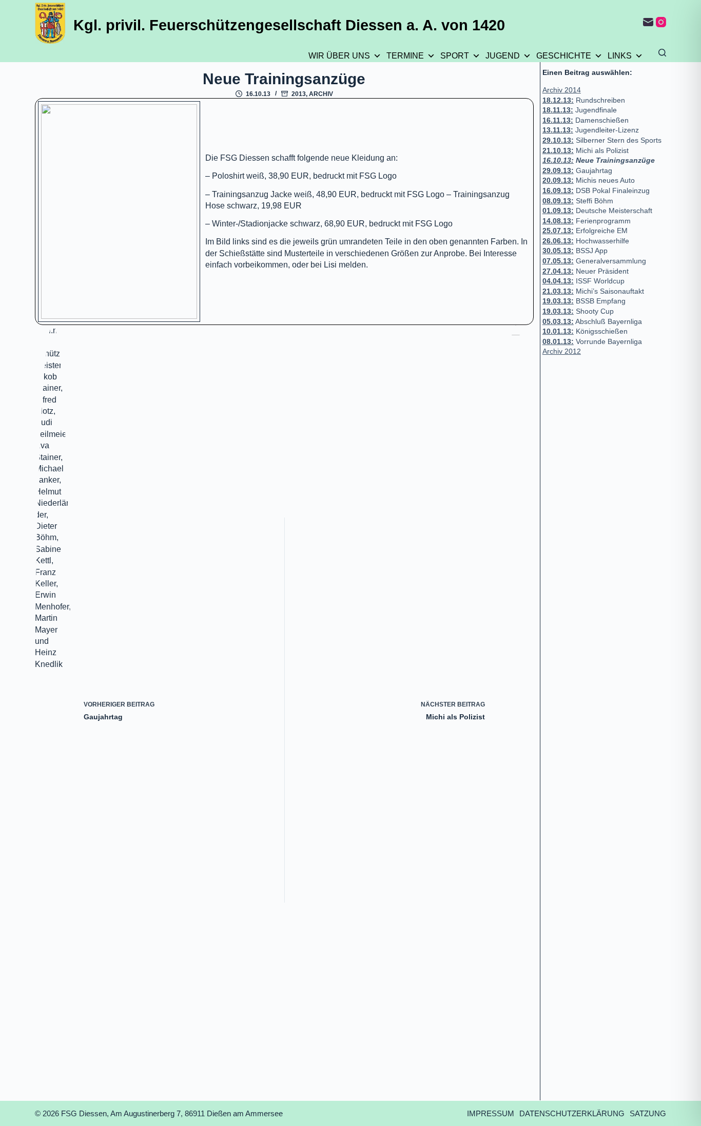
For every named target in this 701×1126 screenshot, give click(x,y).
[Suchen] (662, 52)
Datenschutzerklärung (572, 1113)
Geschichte (563, 55)
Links (620, 55)
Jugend (502, 55)
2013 (298, 94)
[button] (119, 211)
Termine (405, 55)
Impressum (490, 1113)
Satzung (648, 1113)
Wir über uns (339, 55)
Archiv (321, 94)
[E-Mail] (648, 22)
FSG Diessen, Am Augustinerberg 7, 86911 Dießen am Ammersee (172, 1113)
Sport (454, 55)
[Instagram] (661, 22)
